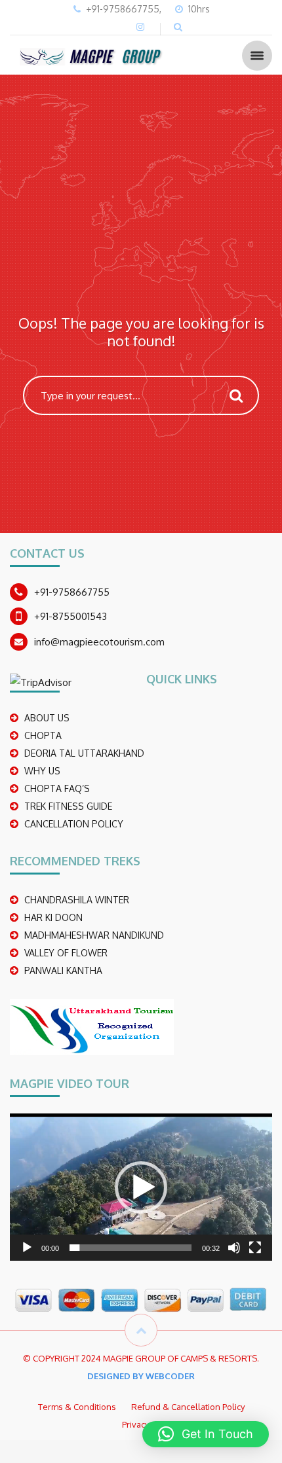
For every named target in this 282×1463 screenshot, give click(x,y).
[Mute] (234, 1247)
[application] (141, 1187)
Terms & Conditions (77, 1406)
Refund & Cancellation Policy (188, 1406)
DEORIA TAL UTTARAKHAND (84, 753)
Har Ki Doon (53, 917)
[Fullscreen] (255, 1247)
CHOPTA (43, 735)
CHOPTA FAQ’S (57, 788)
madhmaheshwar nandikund (94, 935)
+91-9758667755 (72, 592)
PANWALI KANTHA (63, 970)
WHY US (42, 770)
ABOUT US (47, 717)
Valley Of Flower (66, 952)
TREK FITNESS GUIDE (68, 806)
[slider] (130, 1247)
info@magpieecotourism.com (99, 642)
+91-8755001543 (70, 616)
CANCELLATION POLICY (73, 823)
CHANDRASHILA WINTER (76, 899)
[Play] (26, 1247)
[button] (141, 1187)
